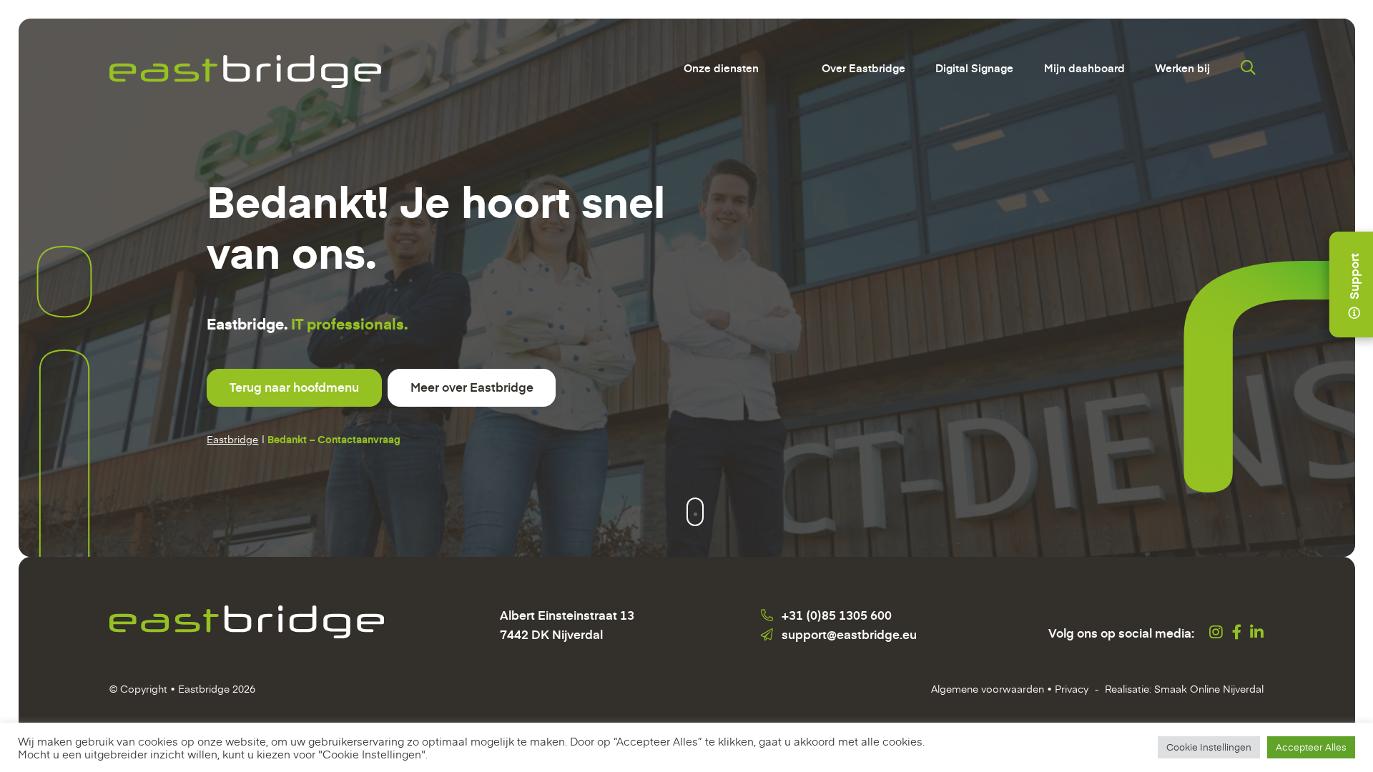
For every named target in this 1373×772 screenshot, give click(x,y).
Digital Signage (974, 67)
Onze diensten (721, 67)
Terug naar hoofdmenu (294, 386)
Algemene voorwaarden (987, 688)
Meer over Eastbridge (471, 386)
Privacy (1071, 688)
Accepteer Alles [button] (1311, 747)
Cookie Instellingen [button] (1208, 747)
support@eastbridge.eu (849, 634)
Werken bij (1182, 67)
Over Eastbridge (863, 67)
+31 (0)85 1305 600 (837, 614)
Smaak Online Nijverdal (1209, 688)
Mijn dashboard (1084, 67)
